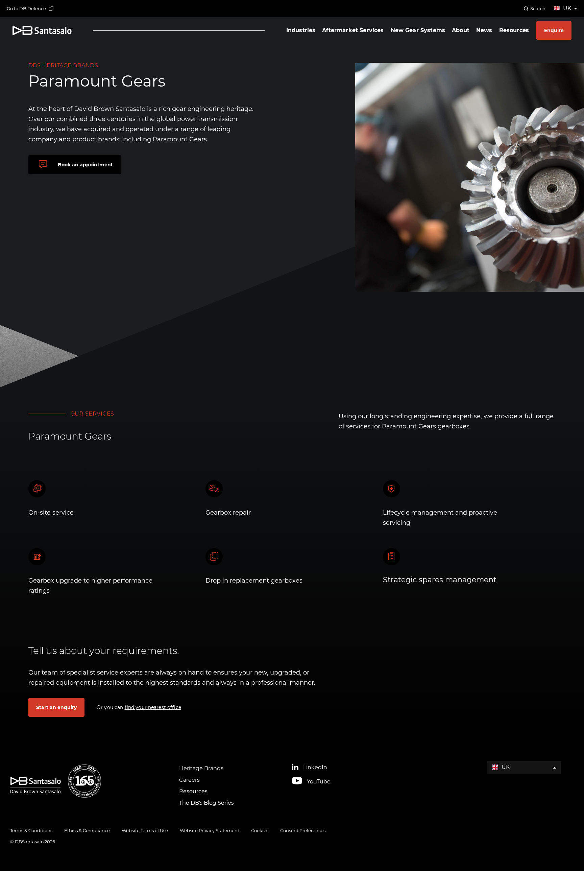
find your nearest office (153, 707)
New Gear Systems (418, 30)
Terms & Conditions (31, 830)
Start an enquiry (56, 707)
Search (537, 8)
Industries (301, 30)
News (484, 30)
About (460, 30)
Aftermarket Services (353, 30)
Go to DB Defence (26, 8)
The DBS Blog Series (206, 803)
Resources (514, 30)
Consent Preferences (302, 830)
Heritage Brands (201, 768)
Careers (189, 780)
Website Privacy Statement (209, 830)
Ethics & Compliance (87, 830)
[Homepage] (42, 31)
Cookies (259, 830)
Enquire (554, 30)
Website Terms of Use (145, 830)
